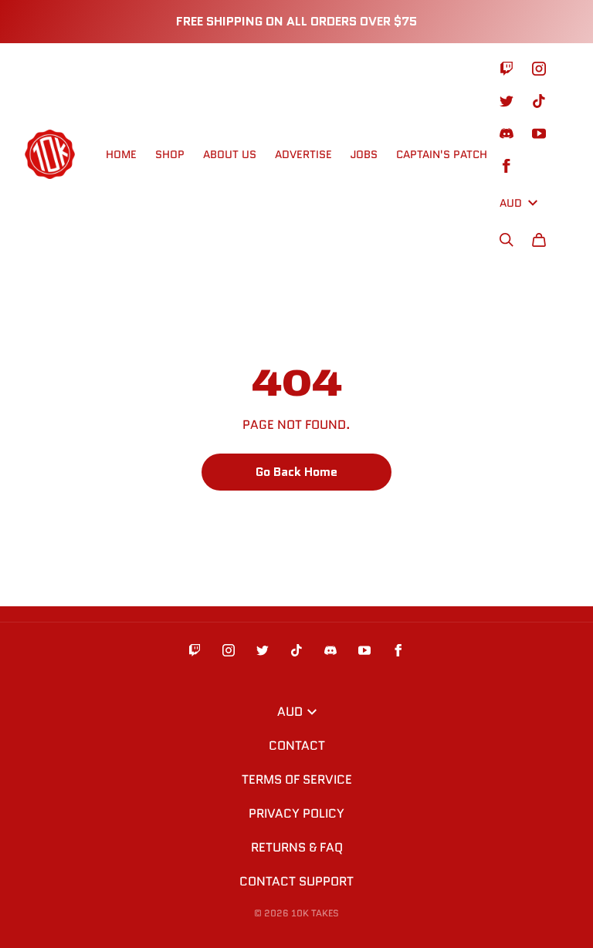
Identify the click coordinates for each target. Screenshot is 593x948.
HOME (121, 154)
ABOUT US (229, 154)
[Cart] (539, 240)
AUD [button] (511, 203)
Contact (297, 745)
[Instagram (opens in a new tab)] (539, 69)
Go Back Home (296, 472)
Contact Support (296, 881)
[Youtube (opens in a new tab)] (539, 133)
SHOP (170, 154)
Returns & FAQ (297, 847)
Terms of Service (297, 779)
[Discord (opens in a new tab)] (506, 133)
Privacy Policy (296, 813)
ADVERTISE (303, 154)
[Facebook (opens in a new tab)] (506, 166)
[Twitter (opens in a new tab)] (506, 101)
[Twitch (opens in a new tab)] (506, 69)
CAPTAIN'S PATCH (441, 154)
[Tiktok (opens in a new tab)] (539, 101)
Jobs (364, 154)
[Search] (506, 240)
